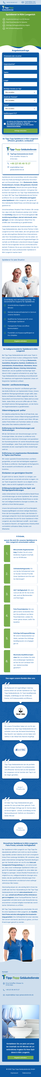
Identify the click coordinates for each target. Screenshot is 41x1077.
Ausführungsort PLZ (10, 113)
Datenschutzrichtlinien (14, 126)
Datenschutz (26, 1073)
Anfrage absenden (20, 130)
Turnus (6, 105)
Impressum (14, 1073)
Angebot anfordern (20, 341)
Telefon (6, 72)
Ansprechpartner (9, 64)
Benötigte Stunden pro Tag (12, 88)
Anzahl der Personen (10, 97)
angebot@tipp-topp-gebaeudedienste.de (30, 2)
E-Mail (6, 80)
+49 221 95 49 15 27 (11, 2)
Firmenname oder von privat (12, 56)
